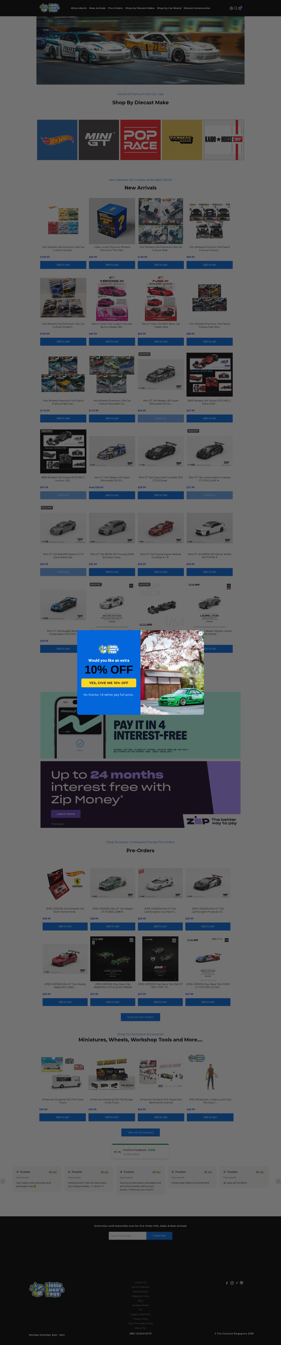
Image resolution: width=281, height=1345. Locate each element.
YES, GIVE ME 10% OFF (108, 683)
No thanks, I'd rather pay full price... (109, 695)
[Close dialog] (201, 634)
